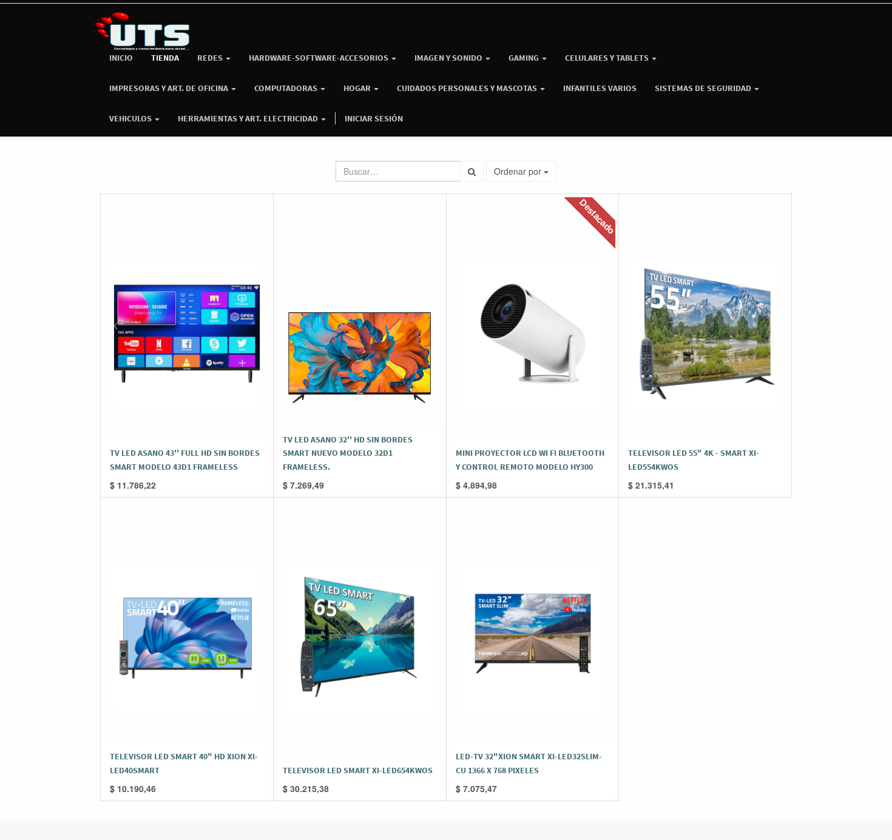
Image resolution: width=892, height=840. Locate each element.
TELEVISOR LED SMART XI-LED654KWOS (358, 770)
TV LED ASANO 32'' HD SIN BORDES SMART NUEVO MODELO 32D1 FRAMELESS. (348, 453)
